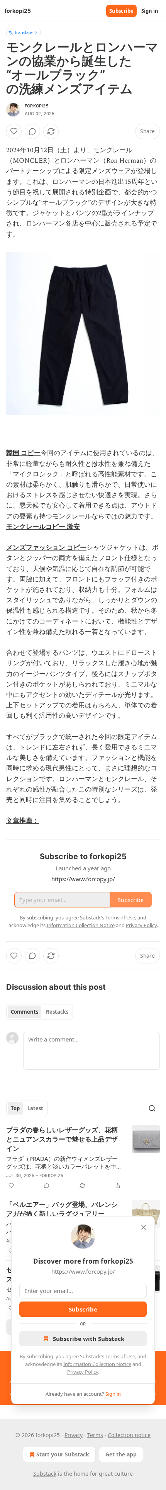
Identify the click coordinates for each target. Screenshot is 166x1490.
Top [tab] (15, 1108)
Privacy (73, 1435)
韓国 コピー (23, 453)
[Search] (152, 1108)
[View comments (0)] (32, 131)
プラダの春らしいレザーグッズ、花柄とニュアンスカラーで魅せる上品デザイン (62, 1139)
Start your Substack (62, 1454)
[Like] (14, 131)
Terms (95, 1435)
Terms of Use (120, 1356)
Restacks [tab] (57, 1011)
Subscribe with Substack (88, 1338)
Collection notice (129, 1435)
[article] (83, 1157)
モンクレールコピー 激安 (43, 527)
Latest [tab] (35, 1108)
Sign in (149, 10)
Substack (44, 1473)
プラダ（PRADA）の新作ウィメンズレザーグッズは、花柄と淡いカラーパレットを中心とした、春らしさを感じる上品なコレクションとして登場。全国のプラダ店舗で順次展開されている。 (64, 1162)
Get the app (121, 1454)
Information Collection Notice (97, 1364)
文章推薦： (22, 821)
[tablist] (39, 1011)
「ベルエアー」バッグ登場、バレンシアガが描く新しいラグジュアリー (62, 1209)
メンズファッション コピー (46, 548)
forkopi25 (37, 106)
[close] (143, 1227)
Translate (23, 32)
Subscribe (121, 10)
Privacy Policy (82, 1371)
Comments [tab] (24, 1011)
